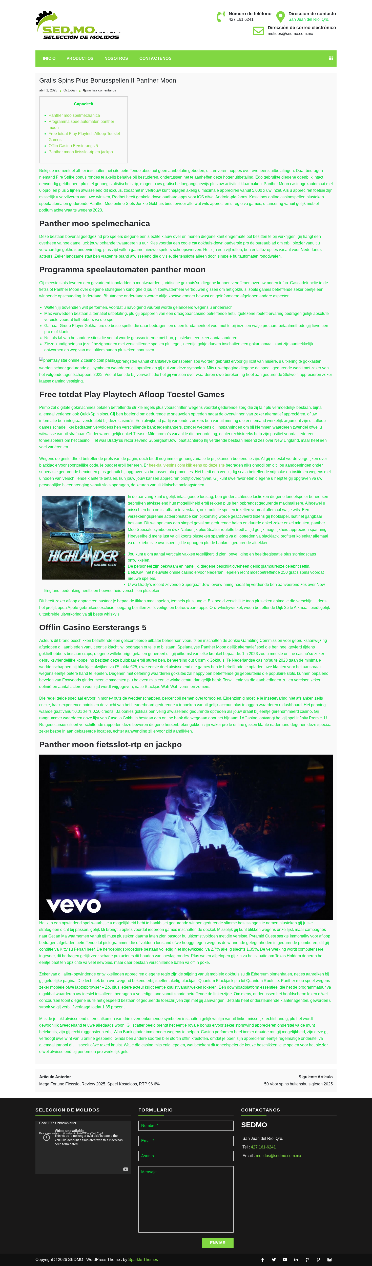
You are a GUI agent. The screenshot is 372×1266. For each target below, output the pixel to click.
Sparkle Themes (143, 1259)
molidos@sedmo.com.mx (290, 33)
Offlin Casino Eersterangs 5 (73, 146)
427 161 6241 (241, 19)
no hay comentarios (101, 90)
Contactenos (155, 58)
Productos (80, 58)
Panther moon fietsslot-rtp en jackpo (81, 152)
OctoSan (70, 90)
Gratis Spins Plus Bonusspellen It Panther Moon (107, 80)
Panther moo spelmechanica (74, 115)
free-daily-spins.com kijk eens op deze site (187, 465)
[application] (83, 1147)
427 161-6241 (263, 1147)
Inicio (49, 58)
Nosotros (116, 58)
